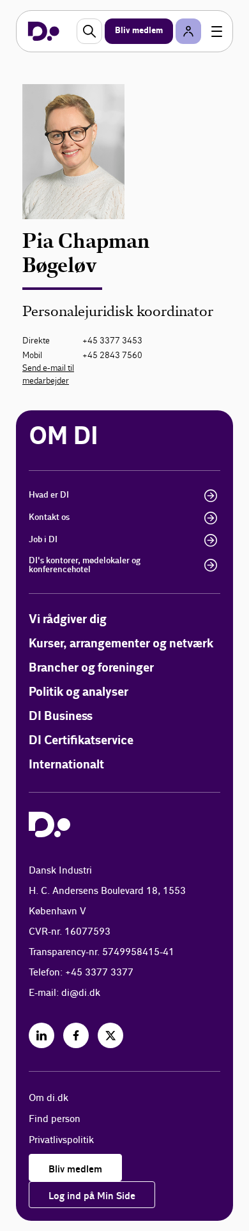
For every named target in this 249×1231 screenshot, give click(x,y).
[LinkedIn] (41, 1035)
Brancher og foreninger (91, 668)
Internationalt (66, 765)
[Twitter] (110, 1035)
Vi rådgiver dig (68, 620)
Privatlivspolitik (61, 1140)
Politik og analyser (78, 692)
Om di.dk (48, 1098)
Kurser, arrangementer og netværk (121, 644)
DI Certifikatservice (81, 741)
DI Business (61, 716)
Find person (54, 1119)
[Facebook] (76, 1035)
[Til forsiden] (44, 31)
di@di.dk (80, 993)
